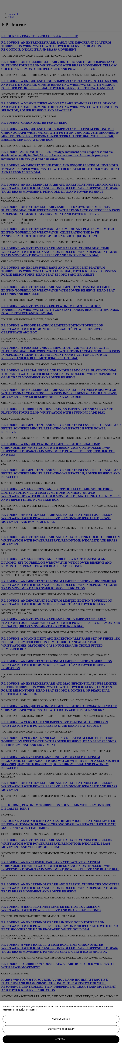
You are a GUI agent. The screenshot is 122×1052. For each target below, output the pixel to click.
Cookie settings (61, 1019)
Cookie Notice (30, 1009)
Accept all (61, 1039)
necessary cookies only (61, 1029)
